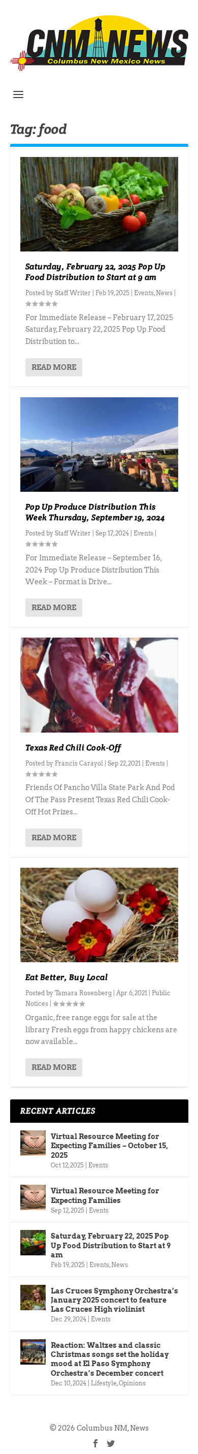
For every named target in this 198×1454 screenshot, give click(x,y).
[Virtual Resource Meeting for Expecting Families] (33, 1197)
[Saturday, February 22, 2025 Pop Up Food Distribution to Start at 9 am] (99, 204)
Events (144, 293)
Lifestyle (104, 1383)
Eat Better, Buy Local (66, 977)
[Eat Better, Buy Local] (99, 915)
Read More (53, 367)
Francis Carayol (79, 763)
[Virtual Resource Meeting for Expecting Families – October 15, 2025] (33, 1143)
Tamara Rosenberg (83, 993)
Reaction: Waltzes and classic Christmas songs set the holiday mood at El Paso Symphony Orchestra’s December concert (110, 1359)
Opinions (132, 1383)
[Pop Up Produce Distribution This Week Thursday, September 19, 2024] (99, 444)
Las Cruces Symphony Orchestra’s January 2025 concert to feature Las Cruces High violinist (114, 1300)
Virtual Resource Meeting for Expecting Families (105, 1195)
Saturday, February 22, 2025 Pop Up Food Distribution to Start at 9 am (95, 271)
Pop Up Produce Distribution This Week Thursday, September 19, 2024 (95, 512)
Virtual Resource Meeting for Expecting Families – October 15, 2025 (109, 1145)
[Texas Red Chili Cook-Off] (99, 685)
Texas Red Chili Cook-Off (73, 747)
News (164, 293)
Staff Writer (73, 293)
